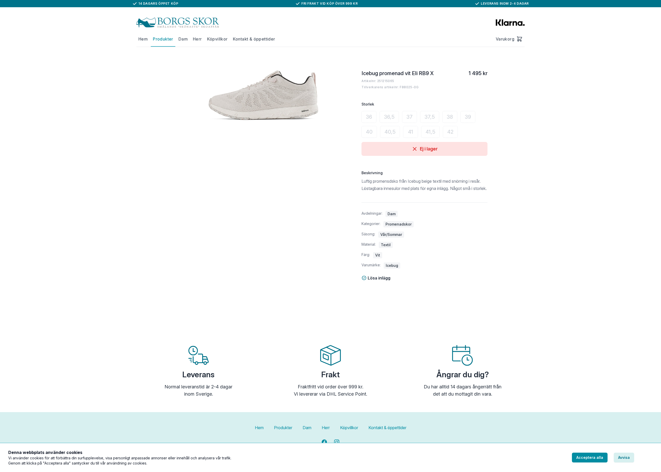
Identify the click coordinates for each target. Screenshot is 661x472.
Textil (386, 245)
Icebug (392, 265)
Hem (143, 39)
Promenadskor (398, 224)
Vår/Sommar (391, 234)
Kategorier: (370, 223)
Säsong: (368, 234)
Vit (377, 255)
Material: (368, 244)
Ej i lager (429, 148)
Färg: (365, 254)
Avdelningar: (371, 213)
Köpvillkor (217, 39)
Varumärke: (371, 265)
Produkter (163, 39)
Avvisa (624, 457)
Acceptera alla (589, 457)
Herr (197, 39)
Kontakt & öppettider (254, 39)
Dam (183, 39)
